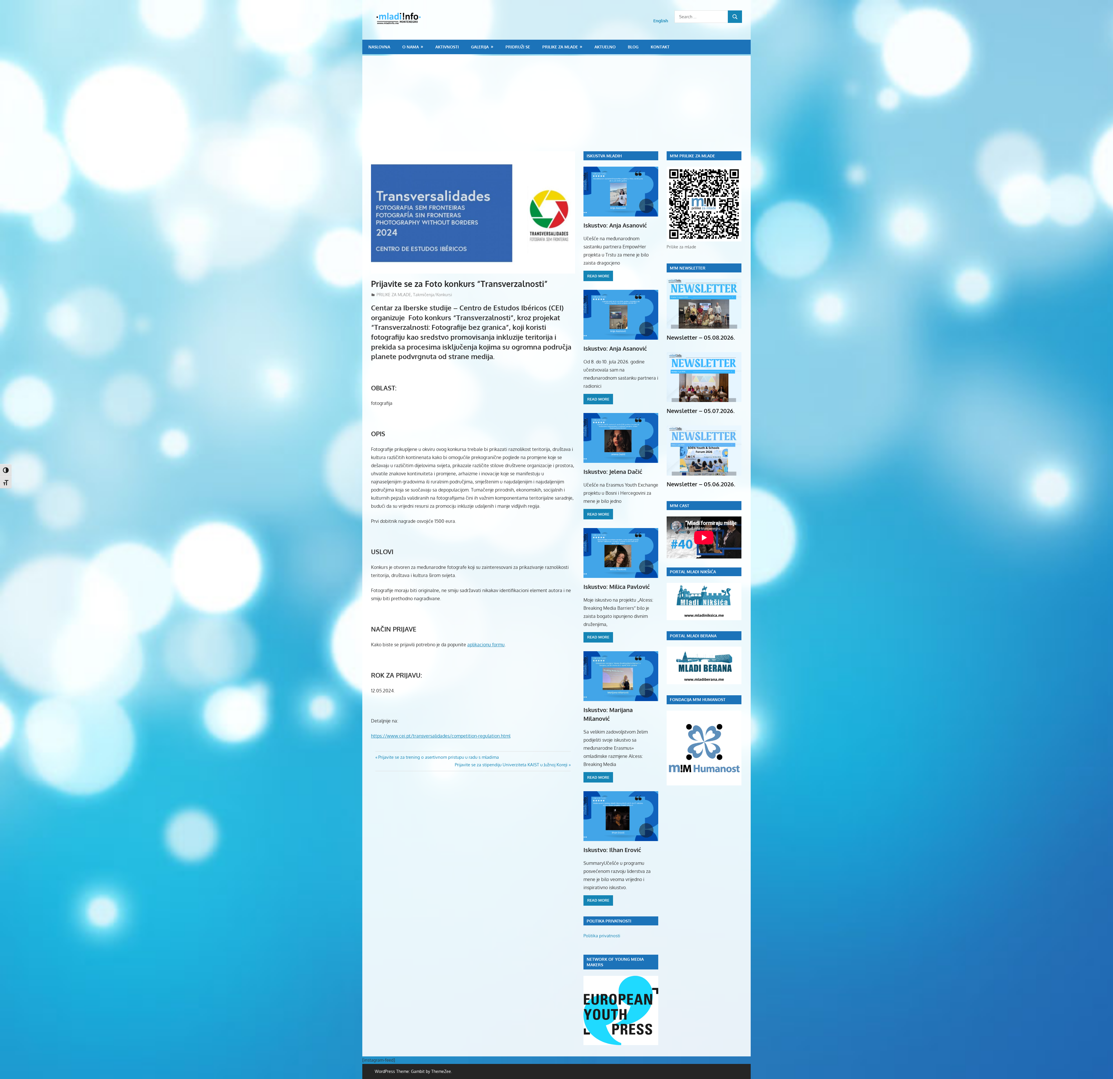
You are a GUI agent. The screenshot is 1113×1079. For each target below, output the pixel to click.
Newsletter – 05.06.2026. (701, 484)
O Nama (410, 46)
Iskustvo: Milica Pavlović (616, 586)
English (660, 20)
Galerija (480, 46)
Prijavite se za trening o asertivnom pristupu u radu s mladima (438, 757)
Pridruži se (517, 46)
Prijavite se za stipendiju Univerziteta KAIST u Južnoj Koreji (511, 764)
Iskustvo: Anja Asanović (615, 225)
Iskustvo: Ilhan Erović (612, 850)
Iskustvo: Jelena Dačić (612, 471)
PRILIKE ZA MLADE (560, 46)
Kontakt (660, 46)
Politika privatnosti (601, 935)
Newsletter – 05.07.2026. (701, 410)
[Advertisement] (561, 107)
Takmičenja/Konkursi (432, 294)
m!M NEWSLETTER (687, 267)
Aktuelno (605, 46)
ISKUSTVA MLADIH (604, 155)
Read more (598, 276)
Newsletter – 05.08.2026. (701, 337)
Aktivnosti (447, 46)
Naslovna (379, 46)
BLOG (633, 46)
